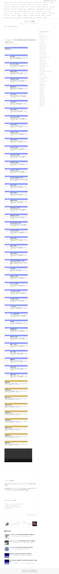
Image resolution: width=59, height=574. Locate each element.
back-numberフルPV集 (43, 45)
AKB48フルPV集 (42, 38)
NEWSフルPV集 (42, 59)
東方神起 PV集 (42, 100)
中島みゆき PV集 (42, 99)
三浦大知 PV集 (42, 92)
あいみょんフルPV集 (43, 75)
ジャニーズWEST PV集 (43, 81)
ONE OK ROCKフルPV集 (43, 63)
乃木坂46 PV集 (42, 102)
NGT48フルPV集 (42, 60)
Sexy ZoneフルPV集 (43, 49)
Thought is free (35, 571)
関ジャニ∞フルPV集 (43, 35)
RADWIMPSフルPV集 (43, 64)
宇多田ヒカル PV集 (42, 85)
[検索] (55, 0)
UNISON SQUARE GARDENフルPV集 (45, 71)
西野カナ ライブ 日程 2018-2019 (12, 505)
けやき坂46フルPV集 (43, 78)
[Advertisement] (20, 34)
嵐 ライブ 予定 (8, 508)
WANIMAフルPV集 (42, 74)
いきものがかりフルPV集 (43, 77)
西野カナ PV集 (42, 98)
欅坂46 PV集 (42, 106)
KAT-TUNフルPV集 (43, 52)
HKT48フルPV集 (42, 50)
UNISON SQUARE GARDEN (32, 514)
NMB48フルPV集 (42, 61)
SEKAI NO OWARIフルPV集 (44, 66)
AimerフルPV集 (42, 43)
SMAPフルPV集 (42, 68)
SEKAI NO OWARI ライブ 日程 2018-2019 (13, 506)
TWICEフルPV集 (42, 70)
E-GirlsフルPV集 (42, 46)
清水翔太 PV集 (42, 96)
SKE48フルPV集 (42, 67)
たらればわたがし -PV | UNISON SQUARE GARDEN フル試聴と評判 (22, 534)
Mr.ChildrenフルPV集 (43, 39)
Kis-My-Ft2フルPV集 (43, 56)
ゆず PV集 (41, 82)
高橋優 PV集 (41, 91)
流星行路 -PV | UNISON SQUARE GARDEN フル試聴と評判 (20, 553)
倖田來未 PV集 (42, 89)
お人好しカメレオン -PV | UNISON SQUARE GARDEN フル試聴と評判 (22, 540)
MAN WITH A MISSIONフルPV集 (45, 57)
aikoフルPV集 (42, 42)
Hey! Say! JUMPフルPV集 (44, 36)
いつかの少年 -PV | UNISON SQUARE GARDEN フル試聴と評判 (21, 547)
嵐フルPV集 (41, 34)
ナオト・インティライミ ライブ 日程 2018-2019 (14, 503)
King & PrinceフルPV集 (43, 53)
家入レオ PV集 (42, 88)
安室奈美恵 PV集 (42, 84)
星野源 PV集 (41, 95)
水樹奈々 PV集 (42, 93)
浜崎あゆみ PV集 (42, 103)
